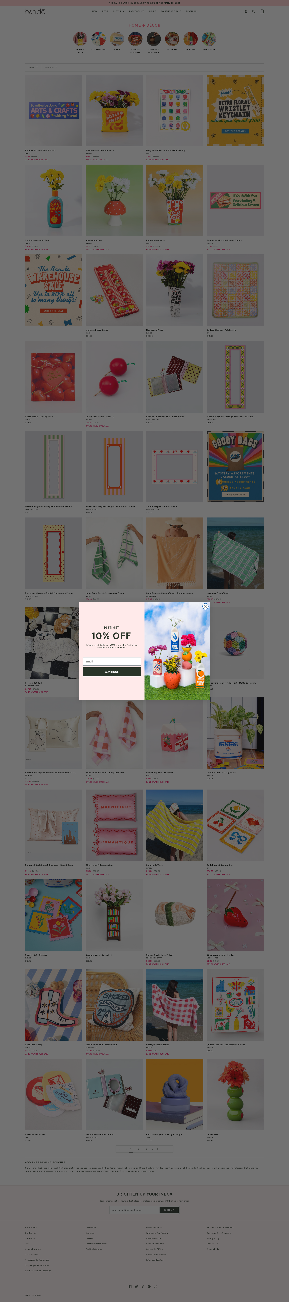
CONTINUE (112, 672)
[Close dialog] (205, 606)
